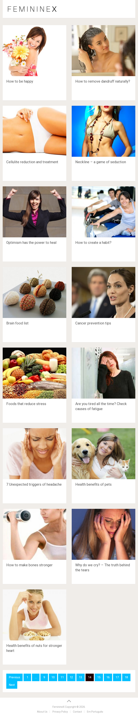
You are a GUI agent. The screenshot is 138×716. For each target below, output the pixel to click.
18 (126, 677)
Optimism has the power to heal (31, 242)
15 (98, 677)
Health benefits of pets (93, 484)
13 (80, 677)
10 (53, 677)
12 (71, 677)
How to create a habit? (93, 242)
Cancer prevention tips (93, 323)
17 (117, 677)
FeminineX (58, 706)
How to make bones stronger (29, 565)
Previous (14, 677)
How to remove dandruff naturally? (102, 81)
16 (108, 677)
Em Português (95, 711)
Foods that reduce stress (26, 404)
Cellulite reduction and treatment (32, 162)
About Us (42, 711)
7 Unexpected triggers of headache (34, 484)
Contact (77, 711)
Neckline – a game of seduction (100, 162)
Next (12, 685)
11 (62, 677)
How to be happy (19, 81)
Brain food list (17, 323)
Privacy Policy (60, 711)
